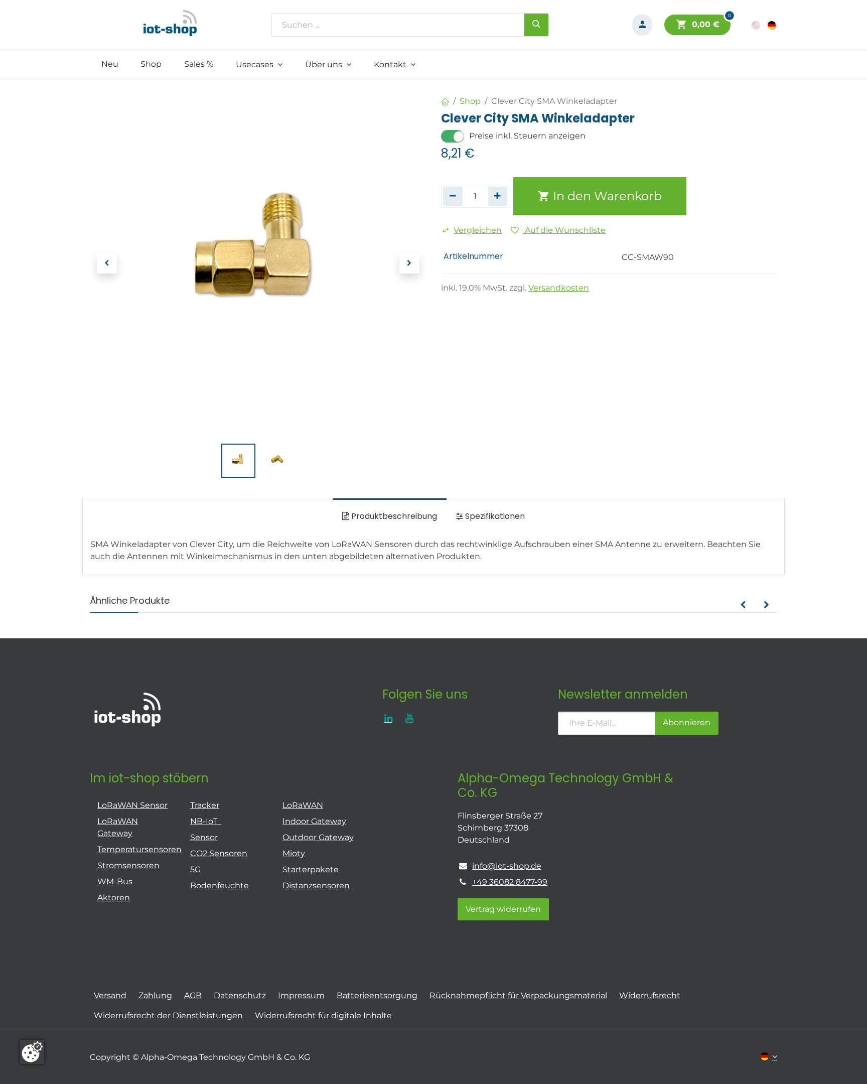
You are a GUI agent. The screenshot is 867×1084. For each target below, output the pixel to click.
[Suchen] (536, 25)
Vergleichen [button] (478, 230)
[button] (106, 263)
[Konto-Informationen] (642, 25)
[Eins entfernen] (453, 196)
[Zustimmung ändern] (32, 1052)
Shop (470, 101)
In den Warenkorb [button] (606, 196)
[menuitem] (109, 64)
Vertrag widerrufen (503, 909)
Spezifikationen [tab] (494, 516)
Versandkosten (558, 288)
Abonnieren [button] (686, 722)
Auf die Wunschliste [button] (564, 230)
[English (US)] (756, 25)
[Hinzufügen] (498, 196)
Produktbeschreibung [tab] (393, 516)
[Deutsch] (772, 25)
